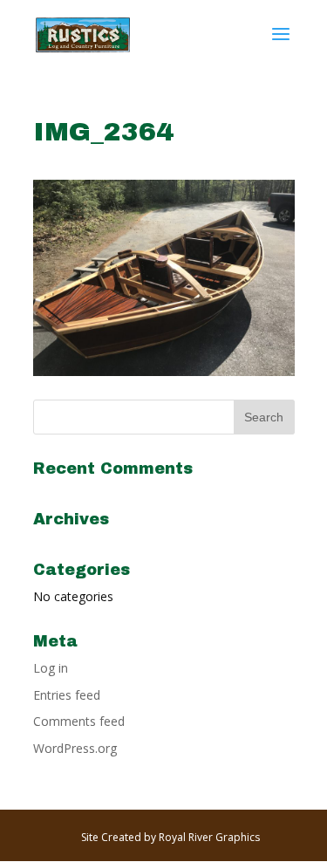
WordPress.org (75, 748)
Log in (50, 668)
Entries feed (66, 695)
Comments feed (79, 721)
